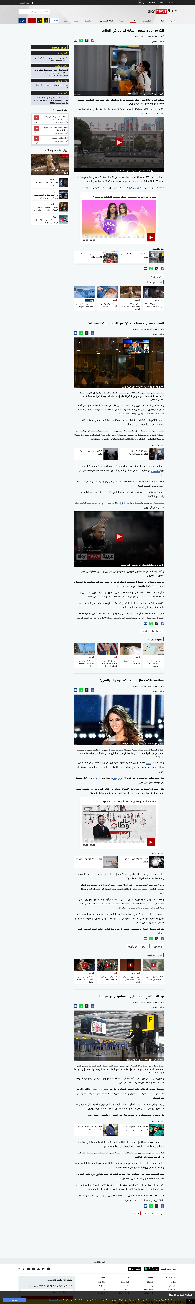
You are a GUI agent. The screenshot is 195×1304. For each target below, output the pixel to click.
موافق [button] (14, 1299)
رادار (104, 1289)
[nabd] (48, 1268)
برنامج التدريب (171, 1289)
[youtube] (33, 1268)
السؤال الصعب (100, 1285)
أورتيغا (148, 762)
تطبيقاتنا (150, 1281)
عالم (134, 20)
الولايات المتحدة (98, 1089)
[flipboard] (43, 1268)
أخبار (162, 20)
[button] (32, 20)
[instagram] (23, 1268)
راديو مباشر (149, 1285)
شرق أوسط (147, 20)
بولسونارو (155, 470)
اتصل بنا (173, 1281)
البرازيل (122, 503)
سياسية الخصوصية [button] (55, 1299)
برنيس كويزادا (117, 778)
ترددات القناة (148, 1289)
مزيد (65, 20)
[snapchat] (38, 1268)
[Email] (75, 40)
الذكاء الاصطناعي (106, 20)
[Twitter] (86, 40)
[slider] (114, 238)
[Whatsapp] (81, 40)
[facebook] (19, 1268)
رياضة (121, 20)
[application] (119, 142)
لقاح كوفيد (99, 1196)
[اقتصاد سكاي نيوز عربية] (54, 20)
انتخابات (102, 503)
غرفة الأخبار (101, 1281)
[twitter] (28, 1268)
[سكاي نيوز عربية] (162, 11)
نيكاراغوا (96, 778)
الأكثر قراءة (156, 282)
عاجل (40, 20)
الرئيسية (173, 20)
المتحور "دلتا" (133, 188)
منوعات (88, 20)
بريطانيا (94, 1174)
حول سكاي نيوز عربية (169, 1285)
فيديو (76, 20)
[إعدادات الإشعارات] (46, 20)
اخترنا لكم (156, 639)
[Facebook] (92, 40)
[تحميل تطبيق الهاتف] (143, 1269)
